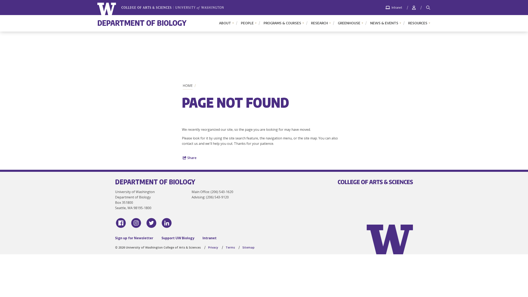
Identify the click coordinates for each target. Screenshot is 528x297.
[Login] (414, 7)
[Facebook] (121, 223)
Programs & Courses (282, 23)
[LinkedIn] (166, 223)
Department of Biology (141, 22)
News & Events (384, 23)
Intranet (210, 238)
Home (188, 85)
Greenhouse (349, 23)
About (225, 23)
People (247, 23)
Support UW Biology (177, 238)
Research (319, 23)
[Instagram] (136, 223)
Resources (417, 23)
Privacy (213, 247)
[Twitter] (151, 223)
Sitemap (248, 247)
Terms (230, 247)
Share (191, 158)
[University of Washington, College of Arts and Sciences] (160, 9)
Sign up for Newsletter (134, 238)
